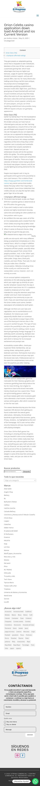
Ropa (28, 641)
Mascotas (26, 631)
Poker (27, 638)
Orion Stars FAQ (11, 53)
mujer (33, 631)
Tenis (32, 645)
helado (21, 628)
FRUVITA (7, 541)
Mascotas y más (9, 557)
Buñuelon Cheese (10, 502)
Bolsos (25, 615)
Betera (14, 615)
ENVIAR (30, 735)
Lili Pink (6, 547)
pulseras (7, 641)
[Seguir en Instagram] (17, 755)
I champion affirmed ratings (16, 56)
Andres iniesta (12, 38)
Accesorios (8, 611)
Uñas (6, 648)
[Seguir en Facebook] (22, 755)
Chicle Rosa (8, 518)
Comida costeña (18, 621)
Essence (7, 537)
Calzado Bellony (9, 511)
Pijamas (21, 638)
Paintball (7, 635)
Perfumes (29, 635)
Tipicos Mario (9, 583)
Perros (7, 638)
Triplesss (7, 589)
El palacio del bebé (11, 531)
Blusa (19, 615)
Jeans (26, 628)
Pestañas (13, 638)
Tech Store (8, 579)
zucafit (6, 602)
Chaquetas (8, 621)
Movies (6, 560)
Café (31, 615)
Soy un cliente (11, 724)
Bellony (6, 495)
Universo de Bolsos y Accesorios (15, 592)
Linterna (18, 631)
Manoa (6, 550)
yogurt (12, 648)
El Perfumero (8, 534)
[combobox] (20, 480)
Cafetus (6, 505)
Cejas (22, 618)
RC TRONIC (8, 570)
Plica (5, 566)
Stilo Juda (7, 573)
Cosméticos (8, 625)
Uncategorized (9, 41)
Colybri (6, 521)
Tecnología (25, 645)
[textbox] (20, 480)
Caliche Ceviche (9, 508)
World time (8, 596)
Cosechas (7, 524)
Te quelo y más (9, 576)
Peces (22, 635)
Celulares (28, 618)
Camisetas (15, 618)
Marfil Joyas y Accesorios (12, 553)
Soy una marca (12, 722)
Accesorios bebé (18, 611)
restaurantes (21, 641)
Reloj (13, 641)
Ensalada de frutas (28, 625)
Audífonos (28, 611)
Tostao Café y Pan (10, 586)
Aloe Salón (8, 489)
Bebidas (7, 615)
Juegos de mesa (9, 631)
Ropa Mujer (16, 645)
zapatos (18, 648)
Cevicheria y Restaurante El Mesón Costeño (19, 515)
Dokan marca (8, 528)
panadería (15, 635)
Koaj (5, 544)
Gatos (15, 628)
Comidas (27, 621)
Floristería (8, 628)
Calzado (7, 618)
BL (5, 498)
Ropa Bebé (8, 645)
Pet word (7, 563)
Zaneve (6, 599)
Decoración (17, 625)
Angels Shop (8, 492)
